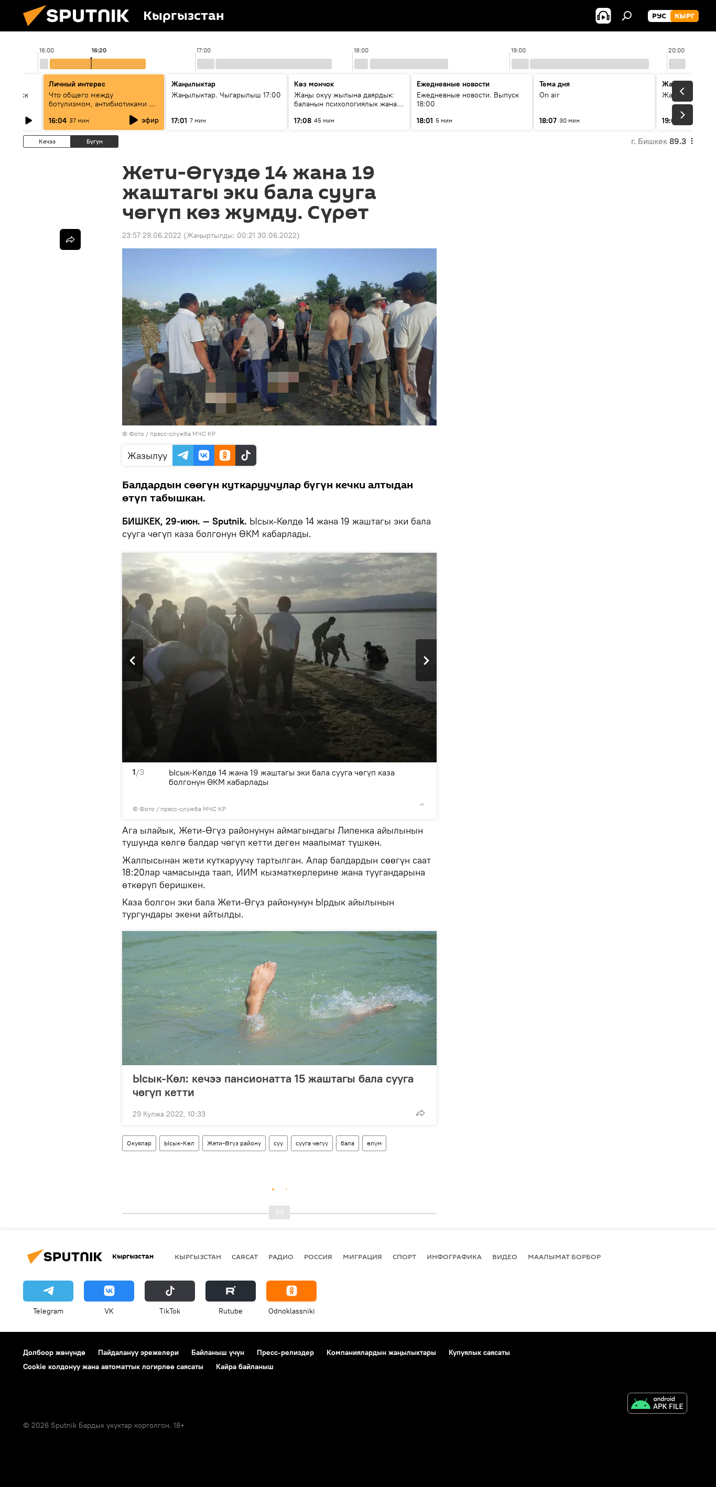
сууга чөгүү (312, 1143)
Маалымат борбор (564, 1256)
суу (278, 1143)
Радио (281, 1256)
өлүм (374, 1143)
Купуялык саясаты (479, 1352)
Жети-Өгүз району (234, 1143)
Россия (318, 1256)
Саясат (245, 1256)
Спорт (404, 1256)
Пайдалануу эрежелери (138, 1352)
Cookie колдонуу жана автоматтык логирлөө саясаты (113, 1366)
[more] (422, 804)
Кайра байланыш (245, 1366)
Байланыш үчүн (217, 1352)
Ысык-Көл (179, 1143)
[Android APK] (657, 1404)
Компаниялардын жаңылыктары (381, 1352)
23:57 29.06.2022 (151, 235)
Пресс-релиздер (285, 1352)
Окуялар (139, 1143)
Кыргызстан (198, 1256)
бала (347, 1143)
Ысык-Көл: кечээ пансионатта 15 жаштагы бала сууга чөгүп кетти (273, 1085)
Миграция (362, 1256)
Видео (504, 1256)
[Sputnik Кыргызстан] (80, 29)
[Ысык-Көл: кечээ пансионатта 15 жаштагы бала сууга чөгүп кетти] (279, 998)
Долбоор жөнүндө (54, 1352)
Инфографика (454, 1256)
